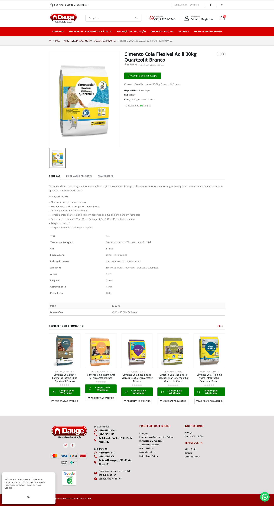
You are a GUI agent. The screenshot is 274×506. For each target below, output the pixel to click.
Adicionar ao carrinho (66, 401)
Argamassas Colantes (144, 99)
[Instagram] (222, 5)
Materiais (183, 31)
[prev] (219, 54)
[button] (142, 76)
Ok (28, 497)
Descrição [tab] (55, 176)
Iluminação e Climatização (131, 31)
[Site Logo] (63, 18)
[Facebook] (210, 5)
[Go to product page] (64, 351)
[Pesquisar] (136, 18)
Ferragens (58, 31)
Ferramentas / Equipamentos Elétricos (90, 31)
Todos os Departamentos (208, 31)
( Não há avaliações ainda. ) (152, 64)
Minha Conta (181, 5)
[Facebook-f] (72, 445)
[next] (223, 54)
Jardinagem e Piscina (162, 31)
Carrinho (194, 5)
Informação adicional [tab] (79, 176)
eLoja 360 (86, 498)
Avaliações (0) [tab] (105, 176)
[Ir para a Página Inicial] (50, 41)
